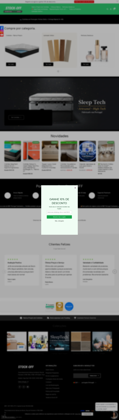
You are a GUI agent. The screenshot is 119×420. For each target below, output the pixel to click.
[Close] (75, 188)
